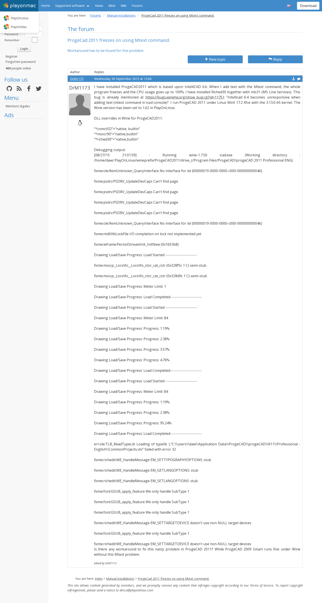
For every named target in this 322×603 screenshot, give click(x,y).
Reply (277, 59)
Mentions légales (17, 106)
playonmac (23, 6)
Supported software (70, 6)
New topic (217, 59)
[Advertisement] (24, 186)
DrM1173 (76, 79)
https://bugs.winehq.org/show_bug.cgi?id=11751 (185, 97)
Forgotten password (20, 62)
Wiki (123, 6)
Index (99, 579)
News (99, 6)
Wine (111, 6)
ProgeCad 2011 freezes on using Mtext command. (173, 579)
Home (45, 6)
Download (308, 5)
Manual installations (121, 15)
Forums (137, 6)
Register (11, 56)
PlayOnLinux (19, 18)
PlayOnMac (19, 27)
